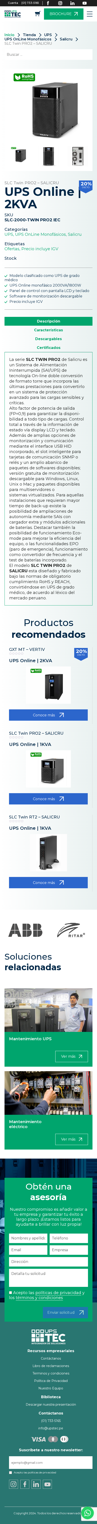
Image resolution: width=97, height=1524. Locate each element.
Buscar (81, 54)
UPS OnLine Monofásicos (28, 39)
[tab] (48, 321)
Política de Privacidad (51, 1381)
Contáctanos (51, 1358)
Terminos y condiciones (50, 1373)
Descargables (48, 339)
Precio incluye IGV (39, 248)
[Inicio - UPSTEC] (14, 13)
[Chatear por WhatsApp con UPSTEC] (87, 1514)
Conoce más (44, 715)
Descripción (48, 321)
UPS (48, 35)
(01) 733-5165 (30, 3)
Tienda (29, 35)
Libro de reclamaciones (50, 1366)
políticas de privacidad (58, 1292)
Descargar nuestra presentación (51, 1404)
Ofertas (12, 248)
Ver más (68, 1056)
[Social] (51, 3)
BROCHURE (61, 14)
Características (48, 330)
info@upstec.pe (50, 1428)
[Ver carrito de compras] (38, 15)
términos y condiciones (39, 1297)
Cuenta (13, 3)
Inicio (9, 35)
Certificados (48, 348)
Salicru (66, 39)
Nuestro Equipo (50, 1388)
